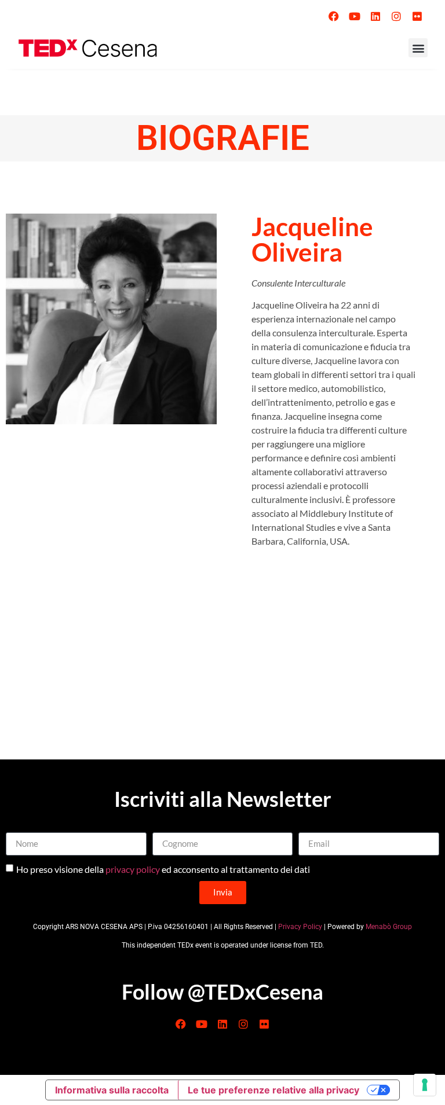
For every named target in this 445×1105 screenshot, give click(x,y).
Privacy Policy (300, 927)
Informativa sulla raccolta (112, 1090)
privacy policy (132, 868)
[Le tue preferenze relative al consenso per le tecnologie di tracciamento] (425, 1085)
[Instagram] (396, 16)
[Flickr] (417, 16)
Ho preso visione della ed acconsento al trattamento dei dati (163, 868)
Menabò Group (389, 927)
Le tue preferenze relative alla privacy (273, 1090)
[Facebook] (333, 16)
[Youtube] (354, 16)
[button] (418, 47)
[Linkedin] (375, 16)
